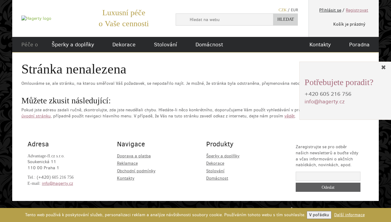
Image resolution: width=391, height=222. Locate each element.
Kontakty (320, 44)
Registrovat (357, 10)
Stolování (165, 44)
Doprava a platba (134, 156)
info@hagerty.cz (57, 183)
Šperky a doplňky (73, 44)
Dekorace (124, 44)
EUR (294, 10)
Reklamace (127, 163)
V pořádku (319, 215)
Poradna (359, 44)
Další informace (349, 215)
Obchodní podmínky (136, 171)
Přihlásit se (330, 10)
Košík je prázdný (349, 24)
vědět (289, 116)
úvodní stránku (36, 116)
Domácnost (209, 44)
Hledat (285, 19)
